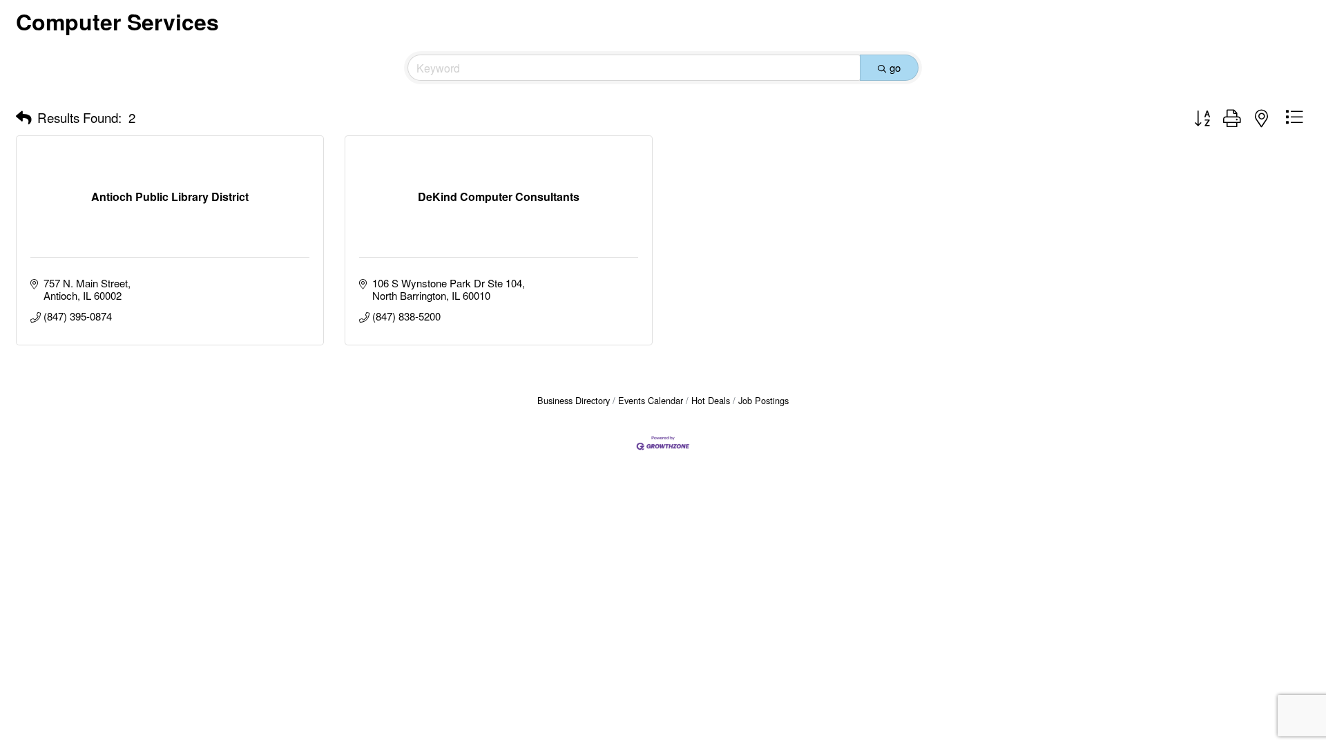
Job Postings (763, 400)
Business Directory (573, 400)
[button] (24, 117)
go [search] (895, 67)
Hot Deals (710, 400)
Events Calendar (650, 400)
